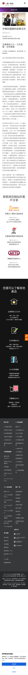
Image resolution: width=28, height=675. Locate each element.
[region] (14, 663)
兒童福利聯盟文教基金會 (14, 236)
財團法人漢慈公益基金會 (14, 214)
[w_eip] (14, 295)
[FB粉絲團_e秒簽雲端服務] (20, 545)
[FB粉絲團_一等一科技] (20, 533)
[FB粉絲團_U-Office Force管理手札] (20, 537)
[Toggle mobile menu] (25, 3)
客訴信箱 (15, 586)
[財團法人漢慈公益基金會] (14, 204)
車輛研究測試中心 (14, 259)
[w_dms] (14, 353)
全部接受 (14, 664)
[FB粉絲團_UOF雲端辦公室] (20, 541)
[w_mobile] (14, 382)
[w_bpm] (14, 324)
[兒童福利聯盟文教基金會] (14, 226)
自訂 (14, 668)
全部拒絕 (14, 671)
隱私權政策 (18, 584)
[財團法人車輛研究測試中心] (14, 249)
